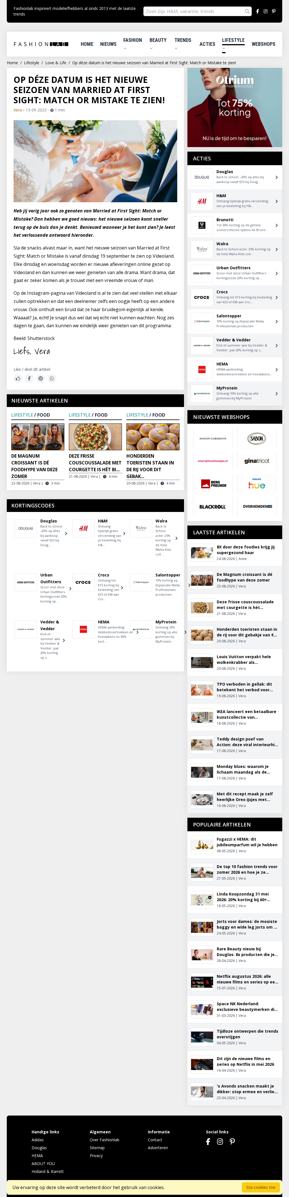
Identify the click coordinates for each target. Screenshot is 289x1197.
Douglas (39, 1147)
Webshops (263, 44)
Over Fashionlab (104, 1139)
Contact (155, 1139)
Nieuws (108, 44)
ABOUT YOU (43, 1163)
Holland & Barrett (48, 1171)
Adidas (38, 1139)
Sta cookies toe (260, 1187)
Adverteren (158, 1147)
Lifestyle (233, 40)
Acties (207, 44)
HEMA (37, 1155)
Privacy (96, 1155)
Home (87, 44)
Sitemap (97, 1147)
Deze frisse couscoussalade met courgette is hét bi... (95, 463)
